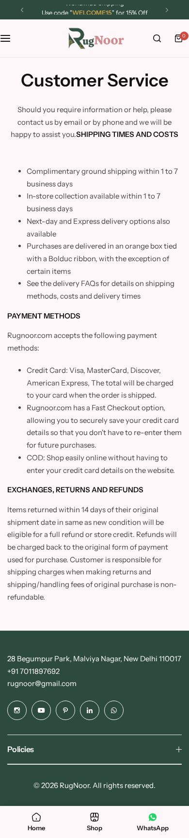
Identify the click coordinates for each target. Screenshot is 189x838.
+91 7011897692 (33, 671)
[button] (22, 10)
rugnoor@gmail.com (42, 683)
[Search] (157, 38)
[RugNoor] (94, 38)
